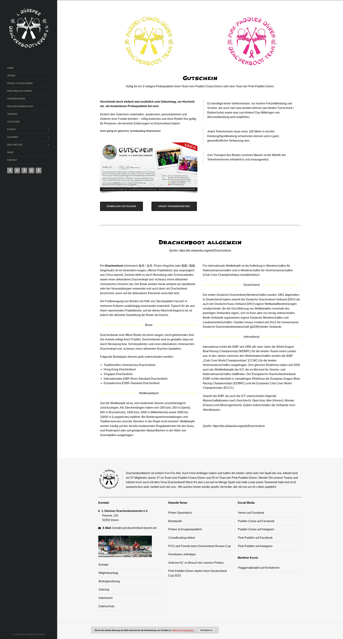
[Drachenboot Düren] (28, 28)
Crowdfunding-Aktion (181, 537)
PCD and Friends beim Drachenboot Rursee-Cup (199, 546)
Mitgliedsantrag (108, 572)
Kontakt (12, 160)
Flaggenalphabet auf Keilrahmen (259, 567)
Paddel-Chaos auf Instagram (256, 529)
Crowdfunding (16, 98)
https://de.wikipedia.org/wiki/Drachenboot (239, 425)
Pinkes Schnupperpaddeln (185, 529)
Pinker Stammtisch (180, 512)
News (10, 152)
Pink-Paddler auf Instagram (255, 546)
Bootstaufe (175, 521)
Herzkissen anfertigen (182, 554)
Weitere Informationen (182, 630)
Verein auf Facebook (251, 512)
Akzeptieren (206, 630)
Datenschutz (107, 606)
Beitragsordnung (109, 581)
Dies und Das (15, 145)
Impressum (106, 597)
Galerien (12, 137)
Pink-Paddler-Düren (19, 91)
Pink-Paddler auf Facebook (255, 537)
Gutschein (13, 121)
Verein (11, 75)
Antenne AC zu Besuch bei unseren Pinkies (196, 562)
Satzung (104, 589)
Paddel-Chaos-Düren (20, 83)
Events (11, 129)
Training (12, 114)
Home (10, 68)
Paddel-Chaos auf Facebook (256, 521)
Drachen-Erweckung (20, 106)
